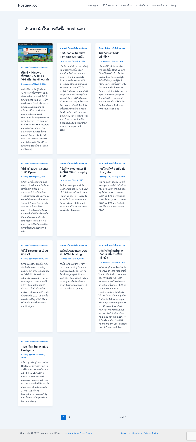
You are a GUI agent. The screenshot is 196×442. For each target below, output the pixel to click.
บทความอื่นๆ (158, 5)
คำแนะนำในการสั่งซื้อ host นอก (34, 67)
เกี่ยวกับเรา (137, 433)
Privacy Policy (151, 433)
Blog (173, 5)
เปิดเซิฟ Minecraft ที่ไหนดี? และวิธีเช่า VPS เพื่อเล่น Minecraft (35, 76)
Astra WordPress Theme (80, 433)
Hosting (92, 5)
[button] (97, 5)
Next (123, 417)
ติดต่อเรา (125, 433)
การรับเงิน (140, 5)
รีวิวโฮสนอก (108, 5)
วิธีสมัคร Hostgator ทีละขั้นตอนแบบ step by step (74, 172)
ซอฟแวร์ (125, 5)
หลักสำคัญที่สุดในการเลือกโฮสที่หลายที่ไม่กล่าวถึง (111, 254)
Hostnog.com (29, 5)
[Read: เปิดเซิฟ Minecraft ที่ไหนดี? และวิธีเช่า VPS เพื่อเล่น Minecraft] (35, 52)
